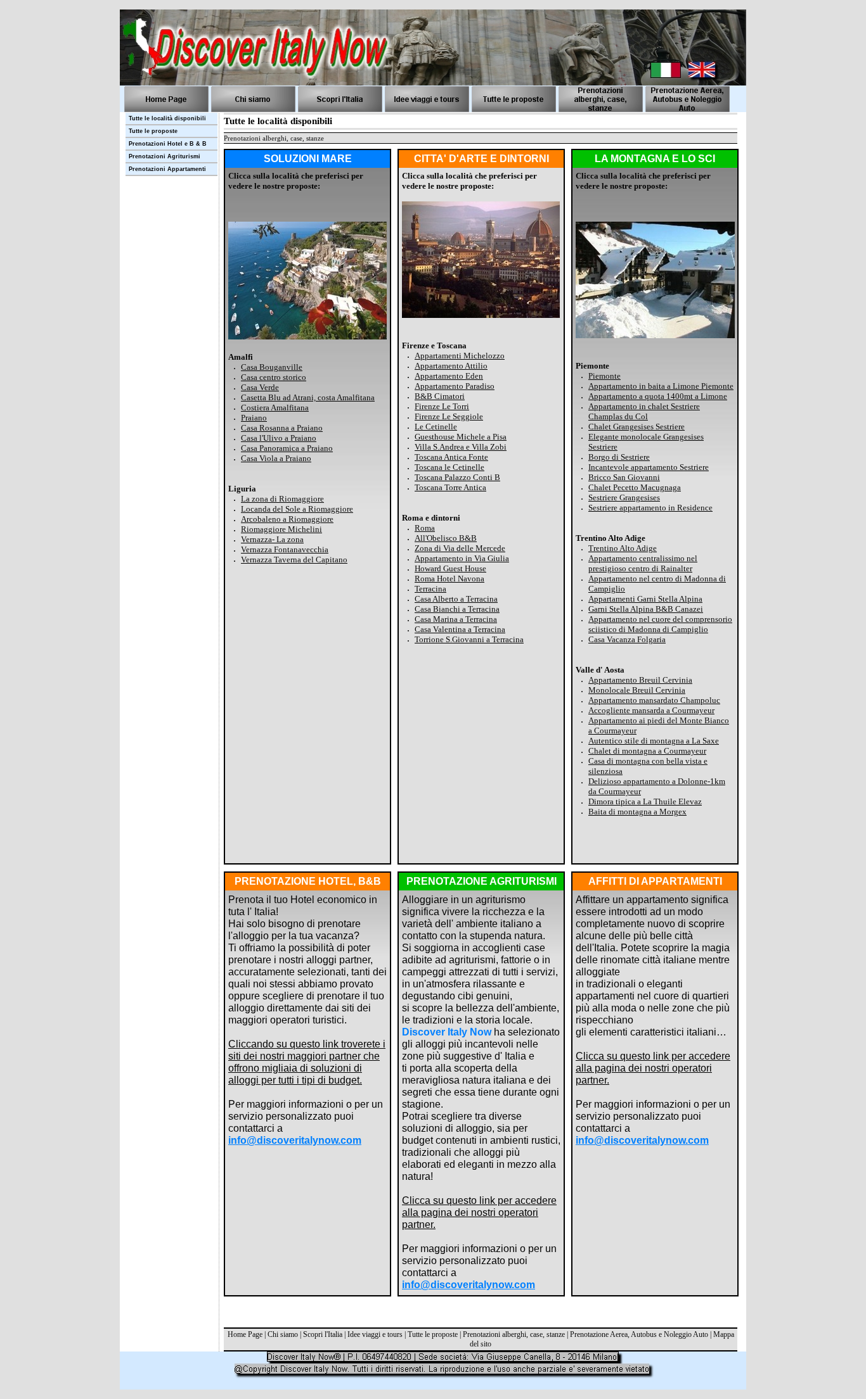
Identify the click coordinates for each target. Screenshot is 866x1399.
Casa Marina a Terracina (456, 619)
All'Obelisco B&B (446, 538)
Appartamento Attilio (451, 365)
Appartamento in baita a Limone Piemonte (661, 386)
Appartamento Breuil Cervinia (640, 680)
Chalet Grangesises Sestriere (636, 426)
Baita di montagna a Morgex (637, 811)
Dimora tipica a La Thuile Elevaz (645, 801)
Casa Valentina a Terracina (460, 629)
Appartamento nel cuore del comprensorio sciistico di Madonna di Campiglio (660, 624)
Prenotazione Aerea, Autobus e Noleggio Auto (639, 1334)
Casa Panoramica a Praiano (287, 448)
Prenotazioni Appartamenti (167, 169)
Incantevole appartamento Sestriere (648, 467)
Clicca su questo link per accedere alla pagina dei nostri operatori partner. (479, 1212)
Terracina (430, 588)
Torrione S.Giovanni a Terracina (469, 639)
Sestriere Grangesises (624, 497)
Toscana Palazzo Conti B (457, 477)
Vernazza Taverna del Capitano (294, 559)
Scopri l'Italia (322, 1334)
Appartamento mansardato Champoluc (654, 700)
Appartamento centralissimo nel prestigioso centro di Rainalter (642, 563)
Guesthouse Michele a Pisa (461, 436)
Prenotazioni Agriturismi (164, 156)
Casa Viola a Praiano (276, 458)
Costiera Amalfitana (275, 407)
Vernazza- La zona (272, 539)
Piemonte (604, 376)
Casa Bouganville (271, 367)
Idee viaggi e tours (375, 1334)
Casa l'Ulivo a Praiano (278, 438)
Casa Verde (260, 387)
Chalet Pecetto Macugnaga (634, 487)
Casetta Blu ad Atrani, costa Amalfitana (308, 397)
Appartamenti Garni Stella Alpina (645, 599)
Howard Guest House (450, 568)
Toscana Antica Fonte (451, 457)
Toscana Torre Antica (450, 487)
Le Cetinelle (436, 426)
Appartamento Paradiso (454, 386)
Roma (425, 528)
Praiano (254, 417)
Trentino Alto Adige (622, 548)
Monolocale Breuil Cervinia (636, 690)
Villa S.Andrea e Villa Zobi (461, 447)
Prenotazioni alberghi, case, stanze (514, 1334)
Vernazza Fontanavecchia (284, 549)
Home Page (245, 1334)
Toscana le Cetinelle (449, 467)
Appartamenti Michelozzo (460, 355)
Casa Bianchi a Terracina (457, 609)
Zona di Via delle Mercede (460, 548)
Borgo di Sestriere (619, 457)
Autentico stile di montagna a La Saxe (653, 740)
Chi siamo (283, 1334)
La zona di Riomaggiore (282, 498)
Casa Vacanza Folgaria (627, 639)
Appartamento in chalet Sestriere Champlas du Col (644, 411)
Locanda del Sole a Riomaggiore (297, 509)
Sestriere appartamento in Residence (650, 507)
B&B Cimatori (440, 396)
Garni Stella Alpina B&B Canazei (645, 609)
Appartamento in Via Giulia (462, 558)
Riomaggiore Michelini (281, 529)
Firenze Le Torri (442, 406)
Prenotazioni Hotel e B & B (168, 144)
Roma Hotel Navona (449, 578)
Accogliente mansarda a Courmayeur (651, 710)
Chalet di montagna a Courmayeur (647, 751)
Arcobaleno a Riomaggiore (287, 519)
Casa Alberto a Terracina (456, 599)
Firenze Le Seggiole (449, 416)
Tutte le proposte (433, 1334)
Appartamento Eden (449, 376)
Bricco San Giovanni (624, 477)
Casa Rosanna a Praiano (282, 428)
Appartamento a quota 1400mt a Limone (657, 396)
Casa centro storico (273, 377)
